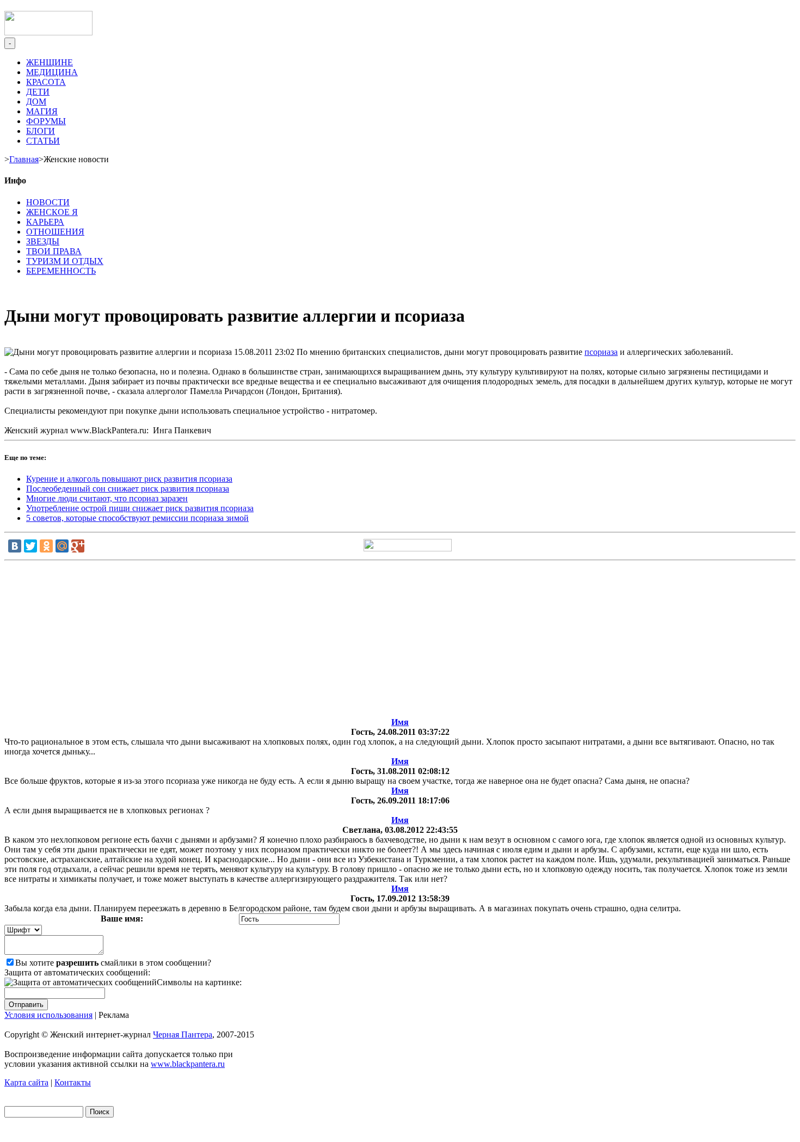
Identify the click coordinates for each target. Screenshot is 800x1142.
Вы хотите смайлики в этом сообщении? (113, 962)
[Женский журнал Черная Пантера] (48, 32)
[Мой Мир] (62, 545)
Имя (400, 722)
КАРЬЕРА (45, 221)
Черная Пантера (182, 1034)
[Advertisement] (400, 641)
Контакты (72, 1082)
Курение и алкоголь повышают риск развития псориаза (129, 478)
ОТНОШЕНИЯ (55, 231)
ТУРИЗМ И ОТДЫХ (64, 261)
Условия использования (48, 1015)
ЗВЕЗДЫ (42, 241)
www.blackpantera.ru (188, 1064)
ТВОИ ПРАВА (54, 251)
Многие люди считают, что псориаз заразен (107, 498)
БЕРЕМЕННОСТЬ (61, 270)
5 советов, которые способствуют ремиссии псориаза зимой (137, 518)
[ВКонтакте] (14, 545)
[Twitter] (30, 545)
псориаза (601, 352)
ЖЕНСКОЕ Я (52, 212)
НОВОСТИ (48, 202)
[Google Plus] (77, 545)
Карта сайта (26, 1082)
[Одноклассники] (46, 545)
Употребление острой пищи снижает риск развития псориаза (140, 508)
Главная (24, 159)
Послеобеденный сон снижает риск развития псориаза (127, 488)
